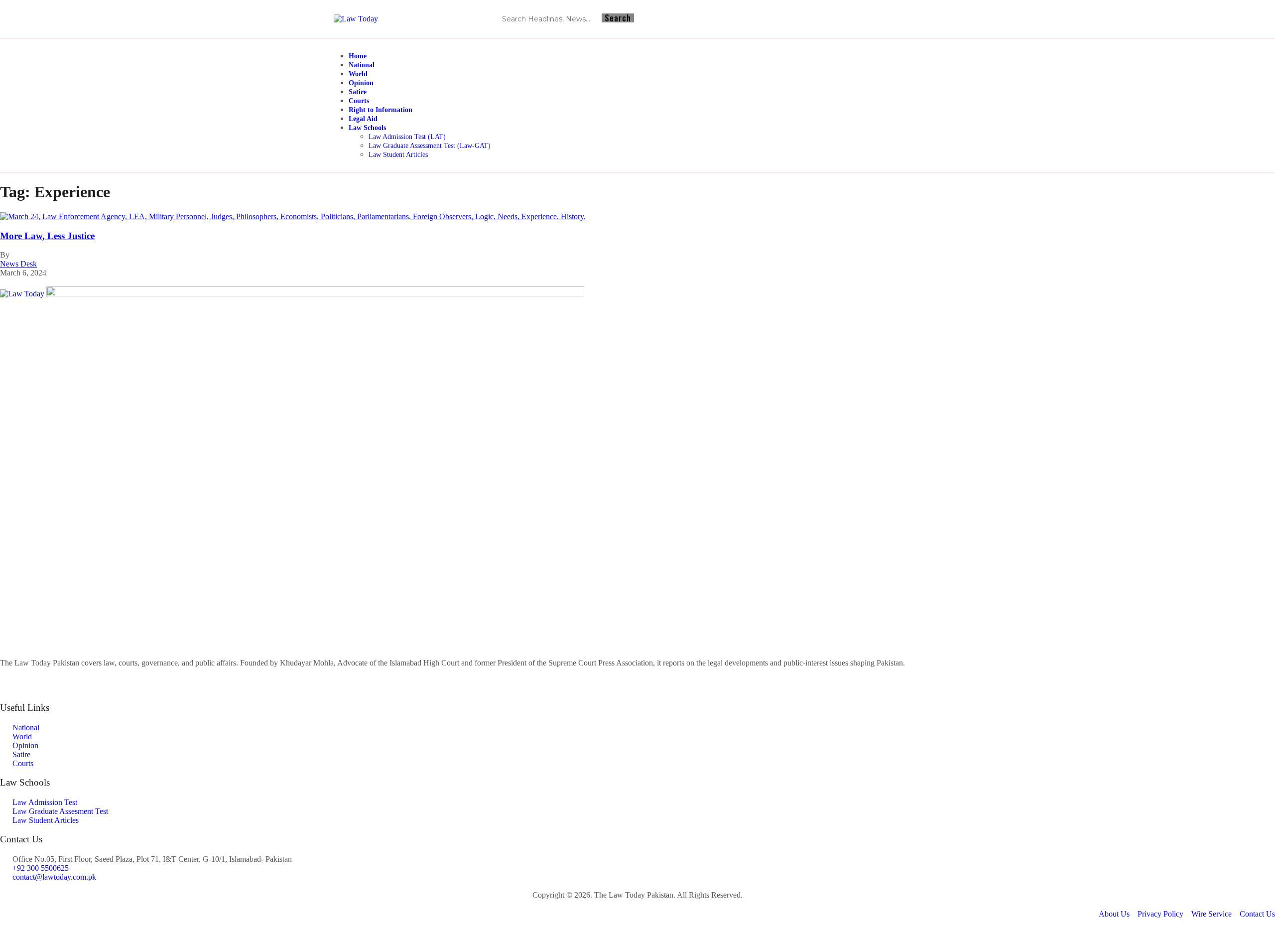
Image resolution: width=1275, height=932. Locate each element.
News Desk (18, 264)
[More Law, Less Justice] (293, 216)
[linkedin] (637, 688)
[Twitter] (637, 679)
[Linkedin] (914, 19)
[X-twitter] (932, 19)
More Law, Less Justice (47, 236)
